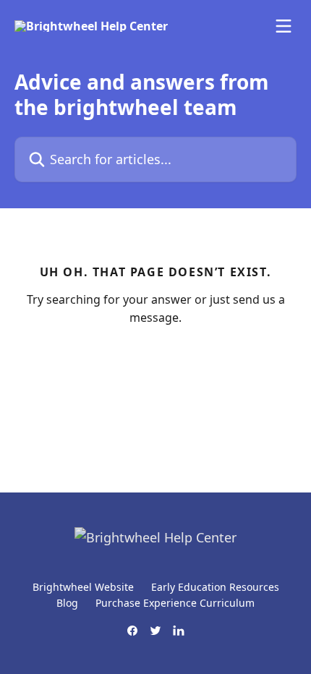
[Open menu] (283, 26)
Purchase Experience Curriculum (175, 603)
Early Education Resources (215, 587)
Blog (67, 603)
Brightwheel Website (83, 587)
